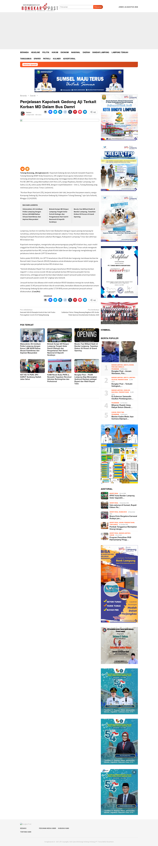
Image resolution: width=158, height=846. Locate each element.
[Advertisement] (79, 30)
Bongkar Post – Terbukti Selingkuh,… (121, 385)
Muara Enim (123, 512)
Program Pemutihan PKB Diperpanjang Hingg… (120, 538)
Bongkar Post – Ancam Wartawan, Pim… (121, 372)
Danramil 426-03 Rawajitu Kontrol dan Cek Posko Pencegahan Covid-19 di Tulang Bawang (37, 312)
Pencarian (98, 7)
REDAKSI (23, 828)
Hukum (131, 365)
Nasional (114, 392)
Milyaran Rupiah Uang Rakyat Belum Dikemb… (121, 406)
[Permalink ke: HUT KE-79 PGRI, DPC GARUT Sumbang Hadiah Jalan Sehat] (32, 366)
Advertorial (113, 493)
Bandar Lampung (117, 365)
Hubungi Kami (63, 828)
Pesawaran (115, 369)
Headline (127, 390)
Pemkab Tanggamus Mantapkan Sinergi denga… (123, 528)
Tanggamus (113, 524)
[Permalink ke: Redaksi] (22, 113)
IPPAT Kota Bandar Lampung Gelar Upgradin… (122, 496)
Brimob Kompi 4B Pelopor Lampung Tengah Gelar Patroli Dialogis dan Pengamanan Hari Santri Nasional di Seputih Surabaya (58, 349)
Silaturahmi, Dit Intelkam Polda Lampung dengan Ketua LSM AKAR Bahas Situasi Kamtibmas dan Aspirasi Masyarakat (32, 214)
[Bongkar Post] (39, 7)
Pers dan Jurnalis (117, 367)
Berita (126, 365)
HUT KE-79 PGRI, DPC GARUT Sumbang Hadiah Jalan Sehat (30, 376)
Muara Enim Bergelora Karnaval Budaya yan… (123, 517)
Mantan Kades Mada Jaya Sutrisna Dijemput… (122, 417)
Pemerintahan (123, 379)
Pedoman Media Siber (47, 828)
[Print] (22, 169)
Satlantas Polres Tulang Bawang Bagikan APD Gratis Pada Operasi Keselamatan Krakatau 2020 (80, 312)
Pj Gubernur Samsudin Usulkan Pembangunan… (122, 397)
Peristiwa (120, 412)
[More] (27, 169)
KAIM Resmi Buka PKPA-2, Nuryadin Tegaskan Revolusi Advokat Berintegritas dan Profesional (59, 378)
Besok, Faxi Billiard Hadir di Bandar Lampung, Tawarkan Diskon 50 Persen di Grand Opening (86, 347)
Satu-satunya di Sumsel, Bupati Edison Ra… (123, 506)
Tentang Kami (25, 832)
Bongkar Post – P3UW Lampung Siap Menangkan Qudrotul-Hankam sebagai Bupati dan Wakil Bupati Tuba (85, 379)
